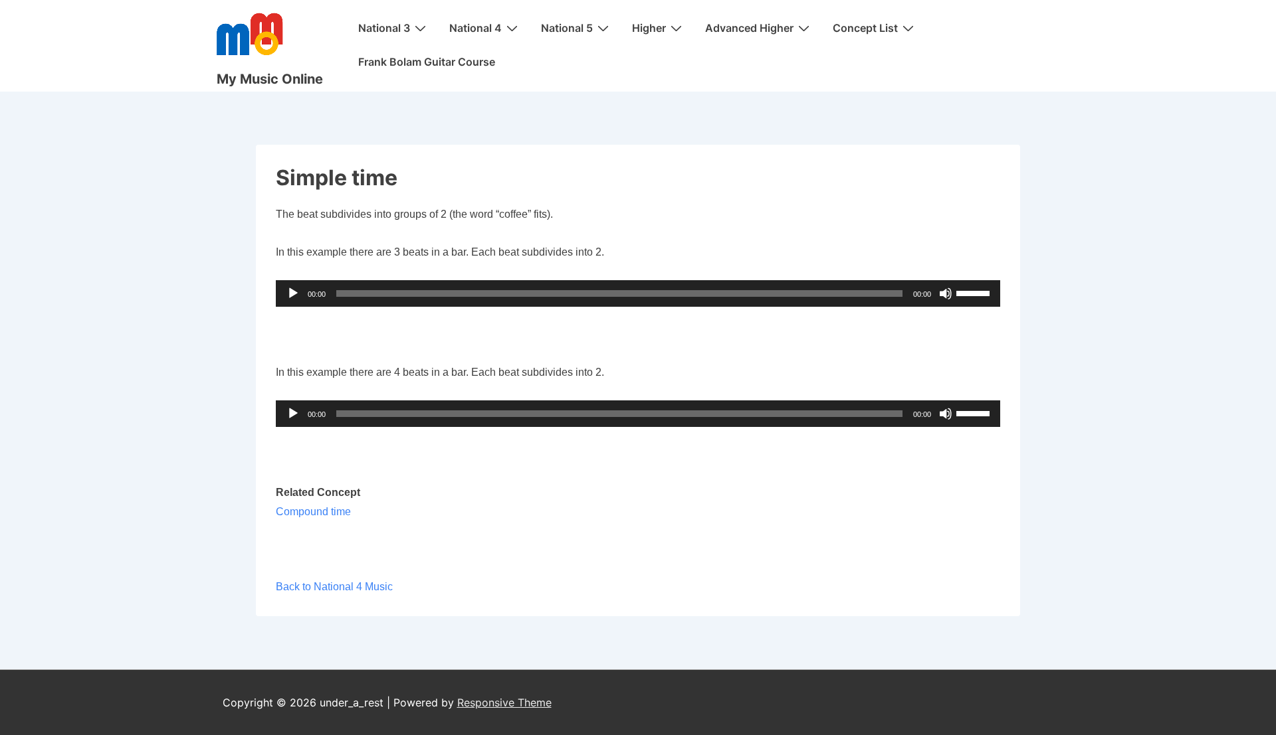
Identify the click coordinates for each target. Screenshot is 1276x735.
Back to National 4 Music (334, 586)
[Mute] (945, 293)
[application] (638, 293)
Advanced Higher (749, 28)
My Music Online (270, 79)
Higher (649, 28)
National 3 (384, 28)
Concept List (865, 28)
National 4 (475, 28)
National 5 (567, 28)
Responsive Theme (504, 702)
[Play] (293, 293)
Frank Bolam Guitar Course (426, 61)
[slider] (975, 292)
